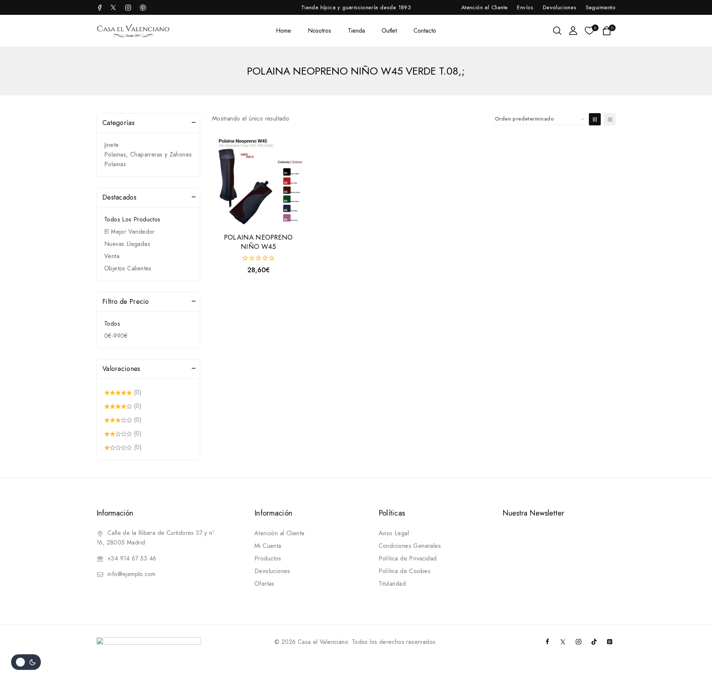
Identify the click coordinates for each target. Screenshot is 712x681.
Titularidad (392, 583)
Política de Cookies (405, 571)
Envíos (525, 7)
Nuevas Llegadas (127, 244)
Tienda (356, 30)
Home (283, 30)
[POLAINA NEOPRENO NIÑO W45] (258, 180)
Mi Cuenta (267, 546)
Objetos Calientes (128, 268)
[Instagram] (128, 7)
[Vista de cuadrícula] (595, 119)
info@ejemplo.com (131, 574)
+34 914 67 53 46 (132, 558)
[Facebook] (100, 7)
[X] (113, 7)
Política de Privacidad (408, 558)
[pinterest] (142, 7)
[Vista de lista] (610, 119)
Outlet (389, 30)
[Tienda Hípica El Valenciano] (133, 31)
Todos (112, 323)
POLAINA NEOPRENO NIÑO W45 (258, 242)
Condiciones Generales (410, 546)
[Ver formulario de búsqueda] (557, 30)
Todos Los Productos (132, 219)
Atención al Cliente (484, 7)
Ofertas (264, 583)
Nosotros (319, 30)
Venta (111, 256)
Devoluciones (560, 7)
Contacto (424, 30)
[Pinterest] (610, 642)
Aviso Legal (394, 533)
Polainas (115, 164)
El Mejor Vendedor (129, 231)
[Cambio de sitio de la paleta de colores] (26, 662)
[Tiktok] (594, 642)
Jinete (111, 145)
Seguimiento (601, 7)
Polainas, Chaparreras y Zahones (148, 154)
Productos (267, 558)
